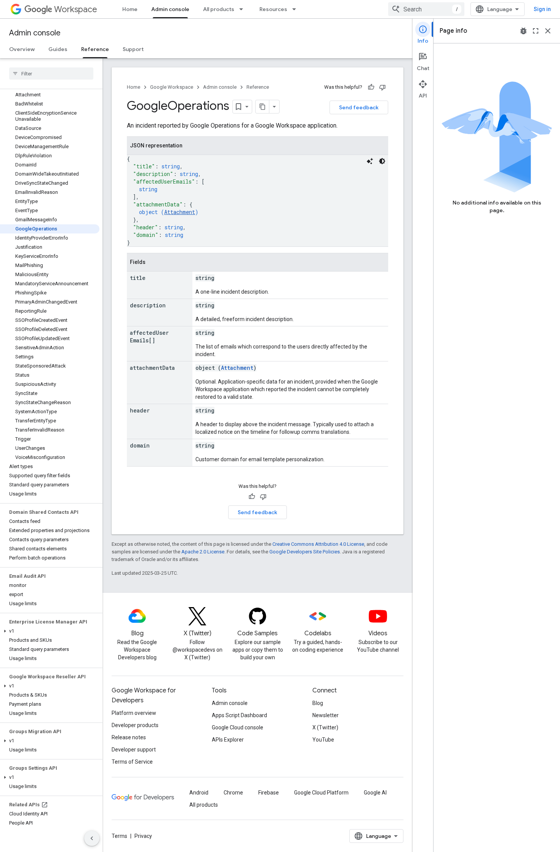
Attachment (179, 212)
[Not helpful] (382, 87)
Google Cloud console (237, 727)
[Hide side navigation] (91, 838)
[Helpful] (371, 87)
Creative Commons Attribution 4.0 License (318, 544)
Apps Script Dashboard (239, 715)
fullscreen (535, 30)
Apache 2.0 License (202, 552)
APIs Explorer (228, 740)
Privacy (143, 836)
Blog (317, 703)
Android (198, 793)
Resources (273, 9)
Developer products (135, 725)
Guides (57, 49)
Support (133, 49)
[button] (49, 631)
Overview (22, 49)
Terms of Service (132, 762)
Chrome (233, 793)
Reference (95, 49)
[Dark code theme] (382, 161)
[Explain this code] (370, 161)
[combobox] (426, 9)
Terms (119, 836)
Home (130, 9)
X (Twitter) (325, 727)
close (547, 30)
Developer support (134, 749)
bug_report (523, 30)
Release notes (129, 737)
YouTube (323, 740)
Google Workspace (171, 87)
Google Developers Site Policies (304, 552)
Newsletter (325, 715)
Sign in (542, 9)
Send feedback (359, 107)
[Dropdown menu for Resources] (296, 9)
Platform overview (134, 713)
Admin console (170, 9)
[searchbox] (51, 73)
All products (218, 9)
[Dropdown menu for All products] (243, 9)
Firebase (268, 793)
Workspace (75, 9)
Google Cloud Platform (321, 793)
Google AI (375, 793)
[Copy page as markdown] (262, 106)
